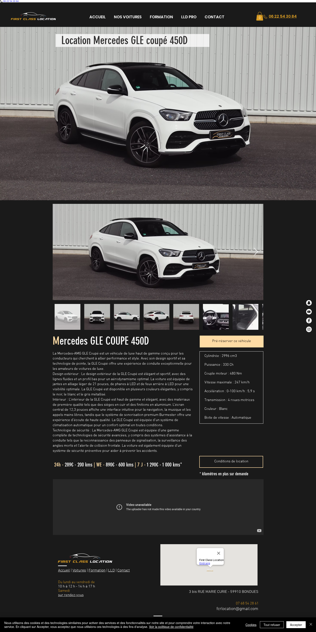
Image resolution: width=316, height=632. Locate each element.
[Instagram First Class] (309, 329)
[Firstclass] (309, 311)
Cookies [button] (250, 625)
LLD (111, 570)
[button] (259, 16)
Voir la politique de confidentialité (171, 626)
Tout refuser (272, 625)
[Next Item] (255, 252)
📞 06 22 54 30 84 (9, 1)
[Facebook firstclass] (309, 320)
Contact (123, 570)
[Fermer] (310, 625)
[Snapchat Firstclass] (309, 303)
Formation (97, 570)
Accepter (296, 625)
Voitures (79, 570)
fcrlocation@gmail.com (237, 609)
